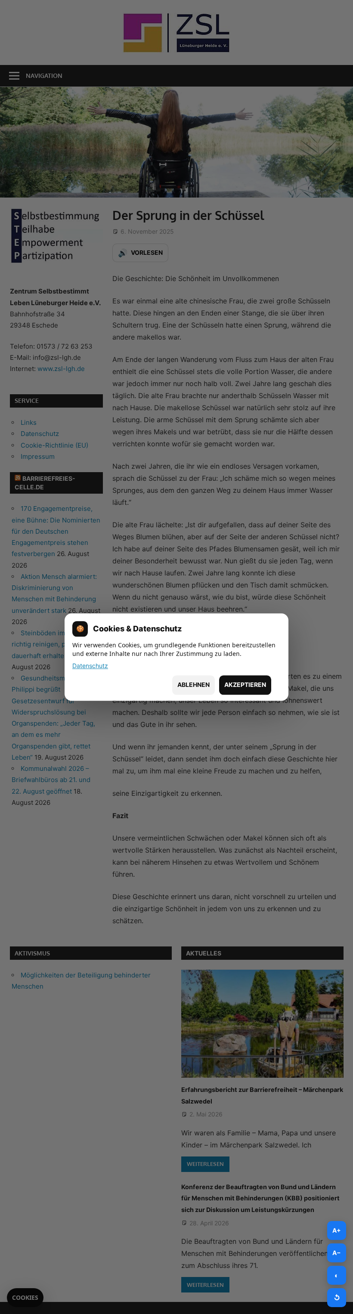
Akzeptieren (245, 685)
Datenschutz (90, 665)
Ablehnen (193, 685)
